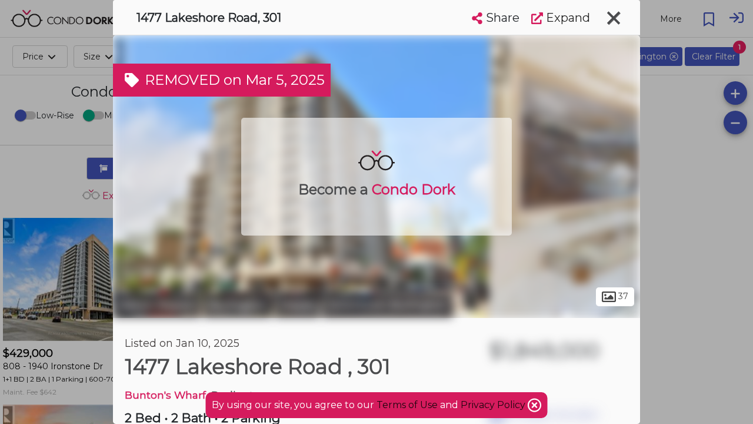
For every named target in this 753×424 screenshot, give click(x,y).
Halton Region (157, 305)
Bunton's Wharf (165, 395)
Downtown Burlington (387, 305)
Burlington (237, 305)
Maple (297, 305)
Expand (566, 18)
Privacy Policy (494, 404)
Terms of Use (407, 404)
